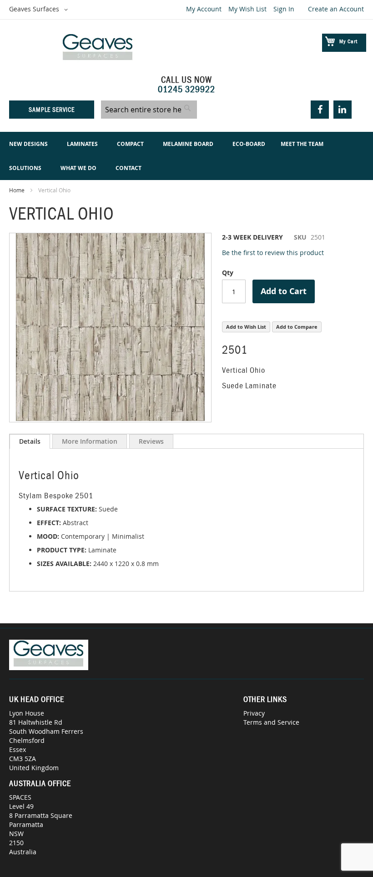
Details (29, 441)
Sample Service (52, 109)
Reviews (151, 441)
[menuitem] (30, 144)
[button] (40, 10)
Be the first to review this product (273, 252)
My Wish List (247, 9)
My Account (204, 9)
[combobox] (149, 109)
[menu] (186, 156)
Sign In (283, 9)
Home (17, 190)
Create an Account (336, 9)
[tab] (30, 441)
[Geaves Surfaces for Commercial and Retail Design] (97, 48)
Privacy (254, 713)
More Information (89, 441)
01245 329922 (186, 89)
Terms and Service (271, 722)
